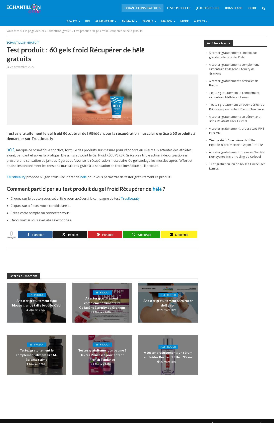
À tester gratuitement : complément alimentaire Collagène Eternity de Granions (102, 302)
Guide (252, 8)
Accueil (39, 31)
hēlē (83, 177)
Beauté (72, 21)
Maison (167, 21)
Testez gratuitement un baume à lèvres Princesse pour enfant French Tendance (102, 354)
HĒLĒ (10, 150)
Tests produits (178, 8)
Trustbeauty (16, 177)
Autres (199, 21)
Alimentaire (104, 21)
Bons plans (233, 8)
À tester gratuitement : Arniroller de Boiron (168, 303)
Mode (184, 21)
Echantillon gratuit (59, 31)
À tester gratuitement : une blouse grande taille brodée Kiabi (36, 303)
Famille (147, 21)
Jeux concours (207, 8)
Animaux (128, 21)
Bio (87, 21)
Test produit (36, 295)
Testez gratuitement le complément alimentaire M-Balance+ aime (36, 354)
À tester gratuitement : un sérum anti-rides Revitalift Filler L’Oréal (168, 354)
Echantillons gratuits (142, 8)
